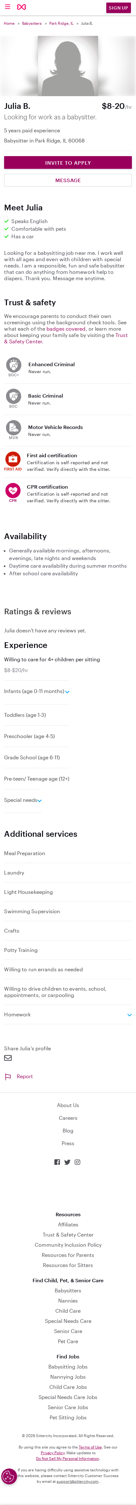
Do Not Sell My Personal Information (67, 1458)
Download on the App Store (68, 1188)
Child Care (68, 1311)
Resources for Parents (68, 1255)
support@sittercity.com (77, 1481)
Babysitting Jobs (68, 1366)
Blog (68, 1130)
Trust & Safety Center (68, 1234)
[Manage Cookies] (9, 1476)
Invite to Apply (68, 163)
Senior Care (68, 1331)
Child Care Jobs (68, 1387)
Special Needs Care (68, 1321)
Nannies (68, 1300)
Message (68, 180)
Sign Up (118, 7)
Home (9, 23)
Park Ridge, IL (61, 23)
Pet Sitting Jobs (68, 1417)
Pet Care (68, 1341)
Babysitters (32, 23)
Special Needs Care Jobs (68, 1397)
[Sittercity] (22, 7)
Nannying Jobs (68, 1377)
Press (68, 1143)
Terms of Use (90, 1447)
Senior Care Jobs (68, 1407)
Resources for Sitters (68, 1265)
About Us (68, 1105)
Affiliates (68, 1224)
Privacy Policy (53, 1452)
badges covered (65, 329)
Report (25, 1076)
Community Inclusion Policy (68, 1245)
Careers (68, 1118)
